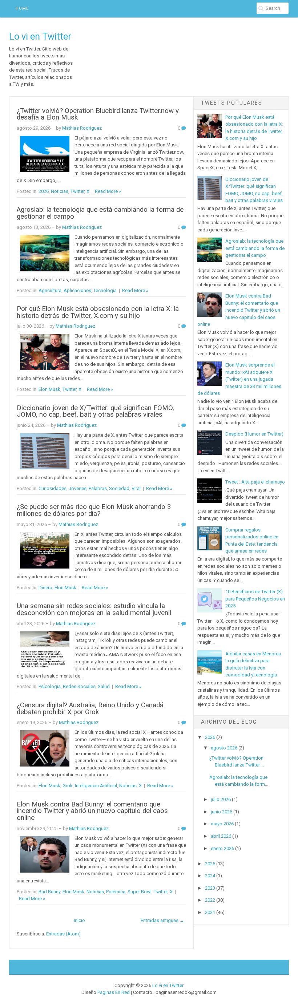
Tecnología (105, 290)
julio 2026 (221, 799)
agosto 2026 (224, 748)
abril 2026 (221, 836)
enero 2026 (222, 848)
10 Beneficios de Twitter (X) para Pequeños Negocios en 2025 (255, 598)
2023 (210, 888)
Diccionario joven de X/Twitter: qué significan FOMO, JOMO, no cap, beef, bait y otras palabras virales (95, 411)
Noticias (59, 191)
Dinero (45, 587)
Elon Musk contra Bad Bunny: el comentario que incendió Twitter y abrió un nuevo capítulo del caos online (92, 811)
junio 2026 (221, 811)
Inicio (79, 920)
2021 (210, 912)
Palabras (98, 488)
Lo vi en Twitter (40, 36)
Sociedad (119, 488)
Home (22, 8)
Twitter (77, 191)
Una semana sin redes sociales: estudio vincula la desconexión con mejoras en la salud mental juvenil (94, 609)
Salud (104, 686)
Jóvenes (77, 488)
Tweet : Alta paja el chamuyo (255, 482)
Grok (68, 785)
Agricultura (50, 290)
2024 (210, 875)
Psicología (50, 686)
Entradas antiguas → (162, 920)
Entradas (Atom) (63, 934)
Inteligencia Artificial (96, 785)
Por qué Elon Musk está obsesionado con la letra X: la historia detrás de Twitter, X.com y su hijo (98, 312)
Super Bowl (140, 891)
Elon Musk (49, 389)
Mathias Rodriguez (82, 128)
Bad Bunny (49, 891)
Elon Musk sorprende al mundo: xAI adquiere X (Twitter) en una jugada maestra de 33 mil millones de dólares (239, 379)
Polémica (115, 891)
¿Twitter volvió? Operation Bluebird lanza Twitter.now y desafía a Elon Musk (98, 114)
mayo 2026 (222, 823)
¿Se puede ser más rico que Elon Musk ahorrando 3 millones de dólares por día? (94, 510)
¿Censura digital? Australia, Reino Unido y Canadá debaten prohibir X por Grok (90, 708)
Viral (136, 488)
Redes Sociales (79, 686)
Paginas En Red (113, 992)
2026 (44, 191)
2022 (210, 900)
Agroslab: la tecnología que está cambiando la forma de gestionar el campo (100, 213)
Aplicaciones (77, 290)
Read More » (108, 191)
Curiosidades (53, 488)
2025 (210, 863)
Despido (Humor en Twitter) (254, 434)
